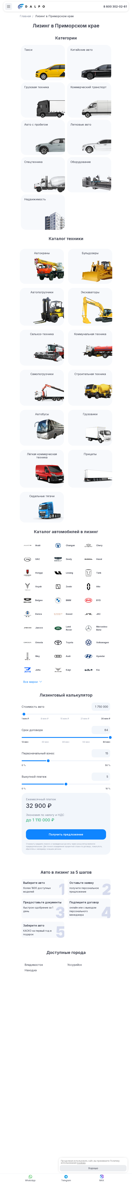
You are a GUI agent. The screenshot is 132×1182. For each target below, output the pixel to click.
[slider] (24, 714)
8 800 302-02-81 (115, 6)
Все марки (30, 682)
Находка (31, 970)
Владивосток (34, 964)
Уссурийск (74, 964)
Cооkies (81, 1163)
